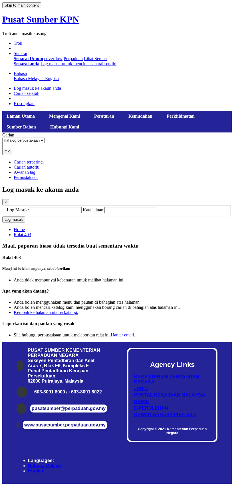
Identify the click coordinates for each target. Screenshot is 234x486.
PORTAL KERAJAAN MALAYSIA (169, 395)
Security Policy (195, 422)
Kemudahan (140, 116)
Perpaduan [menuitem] (73, 58)
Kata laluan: (93, 209)
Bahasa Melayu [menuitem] (29, 78)
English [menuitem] (52, 78)
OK (7, 152)
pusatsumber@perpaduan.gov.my (69, 408)
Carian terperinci (29, 162)
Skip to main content (22, 5)
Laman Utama (21, 116)
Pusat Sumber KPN (40, 19)
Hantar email (122, 334)
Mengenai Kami (64, 116)
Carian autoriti (26, 167)
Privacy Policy (169, 422)
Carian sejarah (26, 93)
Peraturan (104, 116)
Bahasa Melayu (44, 465)
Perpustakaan (26, 177)
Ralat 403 (22, 234)
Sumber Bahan (21, 126)
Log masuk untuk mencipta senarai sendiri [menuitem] (78, 63)
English (36, 470)
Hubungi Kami (64, 126)
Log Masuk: (18, 209)
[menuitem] (28, 58)
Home (19, 229)
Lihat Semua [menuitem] (95, 58)
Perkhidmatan (181, 116)
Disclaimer (146, 422)
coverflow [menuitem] (53, 58)
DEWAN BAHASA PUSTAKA (165, 414)
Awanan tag (24, 172)
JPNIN (141, 388)
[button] (18, 43)
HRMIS (141, 401)
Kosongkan (24, 103)
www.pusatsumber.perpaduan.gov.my (65, 424)
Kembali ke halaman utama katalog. (46, 312)
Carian (8, 134)
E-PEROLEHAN (151, 408)
